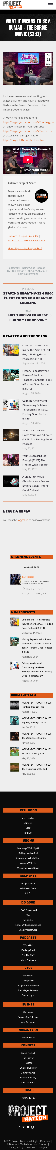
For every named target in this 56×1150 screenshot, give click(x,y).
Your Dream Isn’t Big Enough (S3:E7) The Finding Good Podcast (35, 460)
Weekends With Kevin (28, 868)
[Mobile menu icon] (50, 5)
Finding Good (28, 950)
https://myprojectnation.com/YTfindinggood (29, 122)
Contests (28, 822)
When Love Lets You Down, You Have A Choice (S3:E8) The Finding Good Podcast (37, 437)
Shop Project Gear (28, 929)
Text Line (28, 832)
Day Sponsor (28, 980)
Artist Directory (28, 1077)
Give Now (28, 975)
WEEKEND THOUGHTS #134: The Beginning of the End (37, 766)
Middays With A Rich (28, 853)
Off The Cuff (28, 955)
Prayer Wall (31, 910)
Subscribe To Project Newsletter (26, 240)
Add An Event (28, 1022)
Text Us (28, 1062)
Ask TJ (28, 893)
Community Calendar (28, 1017)
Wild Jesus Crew (28, 888)
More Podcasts (28, 960)
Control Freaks (28, 1037)
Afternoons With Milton (28, 858)
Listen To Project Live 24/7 (23, 236)
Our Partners (28, 1082)
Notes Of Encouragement (28, 924)
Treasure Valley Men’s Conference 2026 (36, 582)
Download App (28, 1072)
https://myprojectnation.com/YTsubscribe (27, 131)
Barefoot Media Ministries (24, 1144)
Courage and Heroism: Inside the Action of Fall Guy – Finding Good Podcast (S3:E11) (36, 352)
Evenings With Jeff (28, 863)
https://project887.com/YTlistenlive (23, 140)
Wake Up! (28, 945)
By (15, 270)
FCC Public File (28, 1098)
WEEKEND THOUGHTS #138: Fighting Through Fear (37, 704)
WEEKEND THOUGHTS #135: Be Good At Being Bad (37, 751)
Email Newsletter (28, 1067)
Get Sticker (28, 920)
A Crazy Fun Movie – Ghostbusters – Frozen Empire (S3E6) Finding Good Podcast (35, 483)
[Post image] (11, 350)
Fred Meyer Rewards (28, 990)
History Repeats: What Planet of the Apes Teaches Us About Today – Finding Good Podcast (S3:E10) (37, 379)
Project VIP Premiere (28, 985)
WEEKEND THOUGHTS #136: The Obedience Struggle (37, 735)
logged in (23, 520)
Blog (28, 827)
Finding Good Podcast (32, 267)
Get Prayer (28, 1058)
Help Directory (28, 818)
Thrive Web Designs (35, 1147)
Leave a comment (28, 273)
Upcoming (28, 1012)
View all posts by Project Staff (25, 248)
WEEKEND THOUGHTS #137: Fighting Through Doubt (37, 720)
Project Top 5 (28, 883)
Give (28, 915)
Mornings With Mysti (28, 848)
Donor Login (28, 995)
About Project (28, 1053)
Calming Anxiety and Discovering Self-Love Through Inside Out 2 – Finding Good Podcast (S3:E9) (36, 409)
